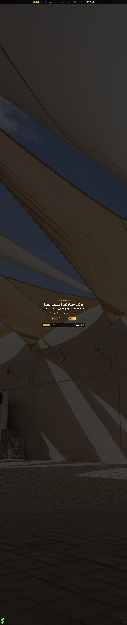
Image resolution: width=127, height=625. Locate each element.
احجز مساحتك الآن (36, 2)
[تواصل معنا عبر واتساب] (2, 620)
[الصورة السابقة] (124, 623)
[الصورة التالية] (121, 623)
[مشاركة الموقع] (2, 617)
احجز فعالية (72, 318)
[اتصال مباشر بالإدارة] (2, 623)
